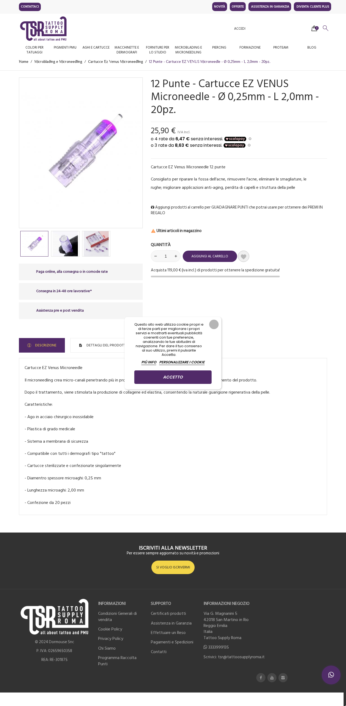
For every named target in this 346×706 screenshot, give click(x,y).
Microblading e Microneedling (188, 50)
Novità (219, 6)
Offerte (238, 6)
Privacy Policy (110, 638)
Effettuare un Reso (168, 632)
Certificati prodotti (168, 613)
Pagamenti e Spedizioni (172, 642)
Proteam (280, 47)
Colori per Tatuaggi (34, 50)
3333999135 (218, 647)
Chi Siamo (107, 648)
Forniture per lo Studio (157, 50)
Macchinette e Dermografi (127, 50)
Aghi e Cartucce (95, 47)
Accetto (173, 377)
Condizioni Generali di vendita (117, 616)
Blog (311, 47)
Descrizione (45, 345)
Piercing (219, 47)
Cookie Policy (110, 629)
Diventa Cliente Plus (313, 6)
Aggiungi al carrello (209, 256)
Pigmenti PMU (65, 47)
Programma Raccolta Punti (117, 660)
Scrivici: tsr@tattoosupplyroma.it (234, 656)
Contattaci (30, 6)
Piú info (148, 362)
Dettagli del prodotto (107, 345)
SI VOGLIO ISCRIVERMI (173, 567)
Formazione (250, 47)
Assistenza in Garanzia (270, 6)
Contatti (159, 651)
